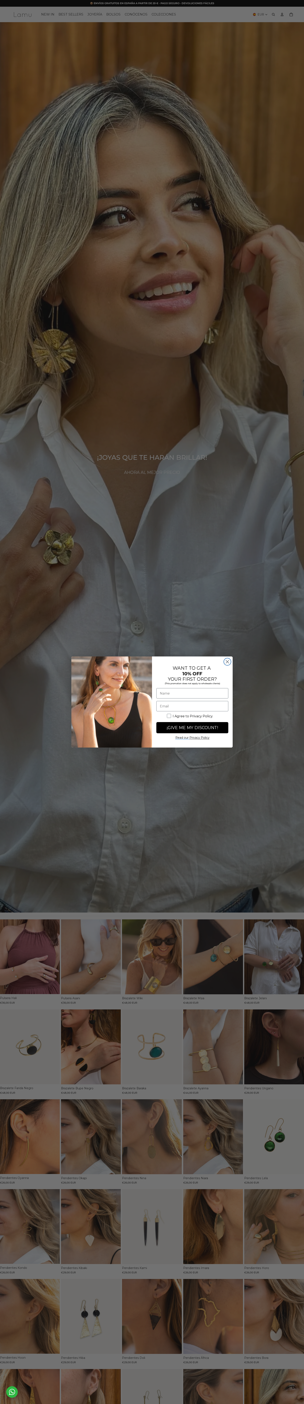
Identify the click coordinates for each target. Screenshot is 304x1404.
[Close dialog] (227, 661)
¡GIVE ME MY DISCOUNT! (192, 727)
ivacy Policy (199, 737)
